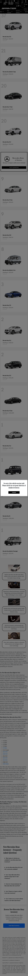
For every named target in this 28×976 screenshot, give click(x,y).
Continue (14, 492)
